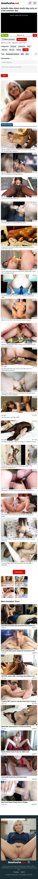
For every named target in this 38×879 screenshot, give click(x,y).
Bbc (27, 54)
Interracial (22, 46)
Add (26, 49)
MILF (29, 46)
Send (4, 75)
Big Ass (4, 49)
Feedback (16, 872)
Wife (22, 54)
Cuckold (13, 46)
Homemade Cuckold (12, 54)
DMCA (23, 872)
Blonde (12, 49)
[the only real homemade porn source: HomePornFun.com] (17, 862)
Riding (19, 49)
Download (21, 39)
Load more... (19, 572)
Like (5, 35)
